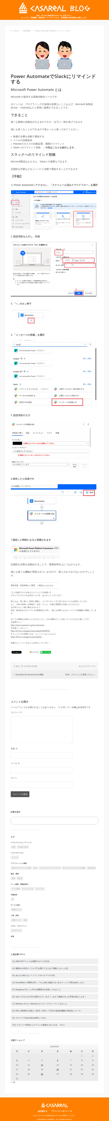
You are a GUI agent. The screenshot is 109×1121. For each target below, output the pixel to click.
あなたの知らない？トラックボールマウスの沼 (35, 975)
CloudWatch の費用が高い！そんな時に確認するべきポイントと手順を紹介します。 (51, 982)
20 (58, 1069)
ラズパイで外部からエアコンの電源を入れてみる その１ (41, 1025)
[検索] (93, 821)
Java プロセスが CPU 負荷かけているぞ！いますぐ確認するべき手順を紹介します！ (51, 997)
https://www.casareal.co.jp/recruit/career (27, 625)
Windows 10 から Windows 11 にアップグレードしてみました (41, 1004)
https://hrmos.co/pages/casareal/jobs (26, 637)
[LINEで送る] (45, 652)
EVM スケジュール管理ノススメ (79, 674)
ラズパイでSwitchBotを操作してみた (31, 1018)
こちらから (49, 585)
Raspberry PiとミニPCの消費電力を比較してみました (38, 989)
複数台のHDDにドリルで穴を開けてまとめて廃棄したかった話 (42, 968)
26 (42, 1074)
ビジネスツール (88, 666)
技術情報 (26, 31)
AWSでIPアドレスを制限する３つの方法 (32, 961)
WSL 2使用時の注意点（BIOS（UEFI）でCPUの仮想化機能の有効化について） (49, 1011)
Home (16, 31)
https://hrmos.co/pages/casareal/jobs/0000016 (30, 631)
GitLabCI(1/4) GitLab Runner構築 (29, 674)
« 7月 (13, 1082)
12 (42, 1065)
